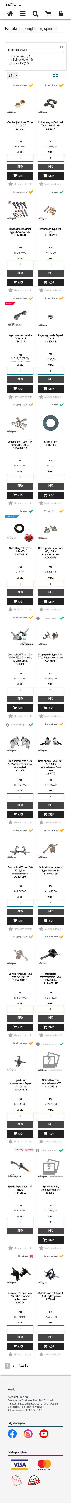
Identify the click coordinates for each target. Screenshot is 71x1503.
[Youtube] (47, 1434)
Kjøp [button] (20, 176)
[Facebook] (15, 1434)
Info (20, 167)
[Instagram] (31, 1434)
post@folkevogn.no (34, 1407)
